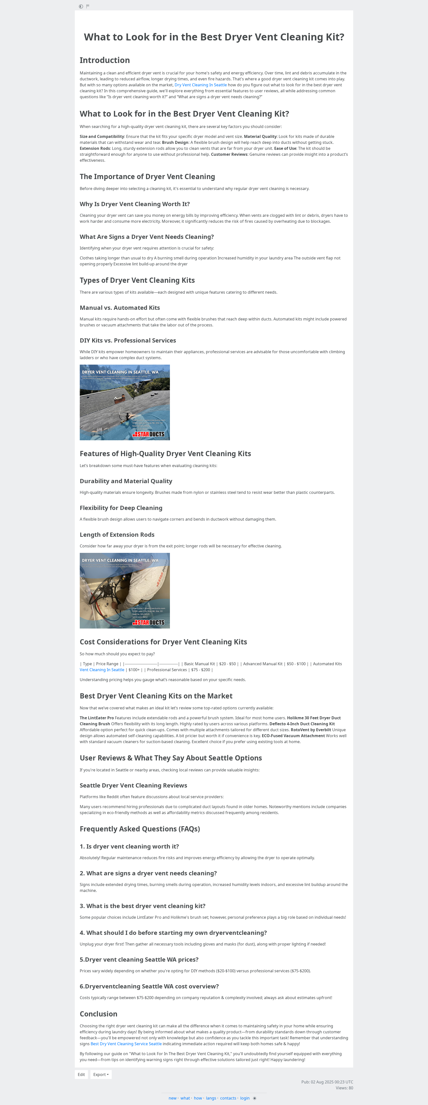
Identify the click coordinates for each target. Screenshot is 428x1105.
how (198, 1098)
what (185, 1098)
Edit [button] (81, 1074)
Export (99, 1074)
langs (211, 1098)
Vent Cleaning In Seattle (102, 669)
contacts (228, 1098)
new (173, 1098)
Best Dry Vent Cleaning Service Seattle (126, 1043)
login (245, 1098)
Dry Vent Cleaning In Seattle (201, 85)
